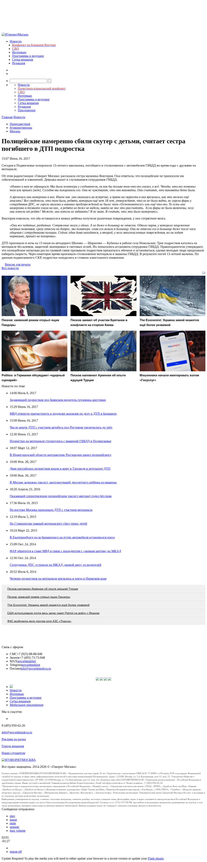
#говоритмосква (21, 127)
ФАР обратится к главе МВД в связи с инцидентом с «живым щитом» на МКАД (65, 551)
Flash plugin (156, 858)
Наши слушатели (13, 753)
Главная (7, 117)
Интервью (19, 52)
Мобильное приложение (26, 705)
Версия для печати (18, 264)
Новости (16, 41)
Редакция (18, 63)
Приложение (27, 110)
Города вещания (13, 746)
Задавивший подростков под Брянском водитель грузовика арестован (58, 400)
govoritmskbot (26, 661)
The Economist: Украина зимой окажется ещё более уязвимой (48, 605)
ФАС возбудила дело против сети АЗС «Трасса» (39, 621)
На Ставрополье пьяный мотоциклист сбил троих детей (48, 523)
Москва (15, 131)
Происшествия (20, 124)
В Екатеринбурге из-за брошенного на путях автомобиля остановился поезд (62, 537)
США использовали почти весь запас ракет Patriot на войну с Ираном (53, 613)
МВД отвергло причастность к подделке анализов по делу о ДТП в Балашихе (63, 413)
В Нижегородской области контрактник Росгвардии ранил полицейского (60, 455)
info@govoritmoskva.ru (35, 668)
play (12, 816)
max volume (17, 830)
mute (13, 823)
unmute (14, 827)
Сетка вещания (22, 59)
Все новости (10, 268)
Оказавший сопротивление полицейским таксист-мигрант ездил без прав (61, 496)
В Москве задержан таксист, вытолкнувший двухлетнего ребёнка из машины (63, 482)
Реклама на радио (14, 739)
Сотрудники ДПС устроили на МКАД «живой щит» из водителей (55, 565)
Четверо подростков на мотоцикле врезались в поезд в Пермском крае (58, 578)
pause (13, 819)
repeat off (16, 851)
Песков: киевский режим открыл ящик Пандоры (38, 596)
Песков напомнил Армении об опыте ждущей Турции (42, 588)
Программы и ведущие (28, 56)
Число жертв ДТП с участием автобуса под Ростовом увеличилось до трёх (61, 427)
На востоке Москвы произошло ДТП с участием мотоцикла (51, 510)
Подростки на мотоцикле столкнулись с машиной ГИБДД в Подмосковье (60, 441)
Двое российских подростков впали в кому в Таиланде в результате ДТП (60, 468)
